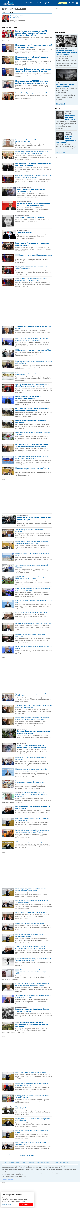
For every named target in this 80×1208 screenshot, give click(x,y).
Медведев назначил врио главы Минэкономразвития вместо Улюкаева (32, 1120)
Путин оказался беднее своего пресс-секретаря (31, 912)
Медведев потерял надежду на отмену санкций (30, 1072)
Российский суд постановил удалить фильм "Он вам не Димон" (32, 807)
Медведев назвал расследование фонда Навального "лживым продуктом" (32, 901)
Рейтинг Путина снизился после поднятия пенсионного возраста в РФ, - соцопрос (33, 589)
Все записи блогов (61, 152)
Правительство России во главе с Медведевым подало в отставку (32, 244)
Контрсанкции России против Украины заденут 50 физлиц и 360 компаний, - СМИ (31, 457)
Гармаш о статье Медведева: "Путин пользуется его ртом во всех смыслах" (32, 141)
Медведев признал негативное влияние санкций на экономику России (32, 1143)
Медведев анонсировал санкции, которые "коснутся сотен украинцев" (32, 469)
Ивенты (24, 1162)
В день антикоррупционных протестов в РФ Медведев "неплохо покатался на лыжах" (33, 959)
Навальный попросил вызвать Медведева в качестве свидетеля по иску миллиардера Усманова (32, 831)
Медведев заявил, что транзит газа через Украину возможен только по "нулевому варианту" (31, 339)
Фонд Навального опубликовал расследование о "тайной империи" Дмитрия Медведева (31, 1024)
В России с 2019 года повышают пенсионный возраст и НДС (33, 601)
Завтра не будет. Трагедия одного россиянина (65, 85)
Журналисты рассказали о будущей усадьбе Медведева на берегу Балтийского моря (33, 706)
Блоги (39, 3)
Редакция (31, 1162)
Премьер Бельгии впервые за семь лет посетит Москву (33, 623)
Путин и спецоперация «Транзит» (30, 217)
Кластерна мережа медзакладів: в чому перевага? (66, 139)
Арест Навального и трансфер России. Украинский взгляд (31, 190)
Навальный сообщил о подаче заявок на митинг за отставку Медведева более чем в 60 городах (32, 984)
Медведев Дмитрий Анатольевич (16, 17)
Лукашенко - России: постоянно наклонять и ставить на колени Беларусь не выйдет (33, 996)
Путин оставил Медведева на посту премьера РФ (31, 612)
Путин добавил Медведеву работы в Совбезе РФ (31, 93)
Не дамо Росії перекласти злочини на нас (70, 117)
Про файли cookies (6, 1204)
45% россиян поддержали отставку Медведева (30, 842)
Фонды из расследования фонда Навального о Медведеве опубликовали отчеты (30, 890)
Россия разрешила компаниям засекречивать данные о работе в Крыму (33, 362)
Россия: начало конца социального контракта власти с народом (34, 518)
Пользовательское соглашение (60, 1162)
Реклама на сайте (14, 1162)
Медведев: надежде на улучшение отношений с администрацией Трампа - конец (31, 770)
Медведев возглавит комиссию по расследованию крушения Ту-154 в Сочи (31, 1084)
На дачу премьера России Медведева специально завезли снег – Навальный (33, 256)
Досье (47, 3)
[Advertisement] (24, 120)
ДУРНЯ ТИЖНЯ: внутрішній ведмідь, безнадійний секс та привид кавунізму (31, 746)
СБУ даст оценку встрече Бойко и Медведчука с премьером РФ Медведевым (32, 409)
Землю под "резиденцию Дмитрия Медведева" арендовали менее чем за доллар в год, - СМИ (30, 947)
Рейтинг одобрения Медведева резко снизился (30, 923)
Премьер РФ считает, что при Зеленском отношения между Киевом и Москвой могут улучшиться (32, 386)
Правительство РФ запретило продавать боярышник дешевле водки (32, 433)
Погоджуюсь (26, 1204)
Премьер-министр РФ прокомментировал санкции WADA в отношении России (31, 280)
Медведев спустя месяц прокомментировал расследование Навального (29, 935)
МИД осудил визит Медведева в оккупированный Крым (33, 350)
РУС (73, 3)
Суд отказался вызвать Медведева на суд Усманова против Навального (32, 819)
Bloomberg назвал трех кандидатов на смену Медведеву (30, 635)
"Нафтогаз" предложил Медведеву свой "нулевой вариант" (33, 327)
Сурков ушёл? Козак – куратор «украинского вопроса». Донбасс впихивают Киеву (33, 204)
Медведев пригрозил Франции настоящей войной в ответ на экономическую (33, 46)
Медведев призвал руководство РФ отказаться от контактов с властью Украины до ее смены (31, 153)
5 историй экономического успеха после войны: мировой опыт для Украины (66, 52)
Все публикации (60, 103)
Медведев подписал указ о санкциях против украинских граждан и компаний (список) (31, 445)
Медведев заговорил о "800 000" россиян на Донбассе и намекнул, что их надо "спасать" (31, 82)
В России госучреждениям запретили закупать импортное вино (30, 374)
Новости (29, 3)
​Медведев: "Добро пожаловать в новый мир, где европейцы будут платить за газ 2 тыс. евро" (33, 70)
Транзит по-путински (24, 232)
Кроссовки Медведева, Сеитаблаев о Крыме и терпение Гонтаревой (32, 1010)
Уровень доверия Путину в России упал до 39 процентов (30, 531)
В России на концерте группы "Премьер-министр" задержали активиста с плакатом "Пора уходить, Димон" (33, 972)
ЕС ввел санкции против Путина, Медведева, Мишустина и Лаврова (31, 58)
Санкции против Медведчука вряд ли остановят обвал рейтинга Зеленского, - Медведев (33, 176)
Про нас (4, 1162)
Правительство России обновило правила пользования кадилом (33, 647)
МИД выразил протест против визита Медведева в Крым (32, 554)
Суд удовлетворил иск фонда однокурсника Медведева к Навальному (33, 695)
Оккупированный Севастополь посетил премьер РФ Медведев (32, 566)
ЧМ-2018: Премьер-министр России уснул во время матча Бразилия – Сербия (32, 578)
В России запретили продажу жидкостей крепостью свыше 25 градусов (32, 1096)
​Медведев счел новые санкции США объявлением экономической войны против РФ (31, 542)
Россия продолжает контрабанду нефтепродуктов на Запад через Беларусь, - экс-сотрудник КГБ (31, 794)
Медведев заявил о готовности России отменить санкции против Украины (31, 268)
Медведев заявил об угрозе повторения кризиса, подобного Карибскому (33, 164)
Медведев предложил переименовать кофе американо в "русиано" (33, 1108)
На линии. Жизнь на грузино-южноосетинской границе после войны (34, 732)
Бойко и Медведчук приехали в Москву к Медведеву (30, 421)
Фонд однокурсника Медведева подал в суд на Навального (30, 758)
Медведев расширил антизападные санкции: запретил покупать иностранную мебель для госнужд (33, 718)
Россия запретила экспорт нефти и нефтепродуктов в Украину (28, 397)
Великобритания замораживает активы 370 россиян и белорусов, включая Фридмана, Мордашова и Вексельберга (31, 33)
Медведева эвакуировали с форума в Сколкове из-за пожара (32, 1131)
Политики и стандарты (43, 1162)
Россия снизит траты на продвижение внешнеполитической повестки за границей (29, 782)
